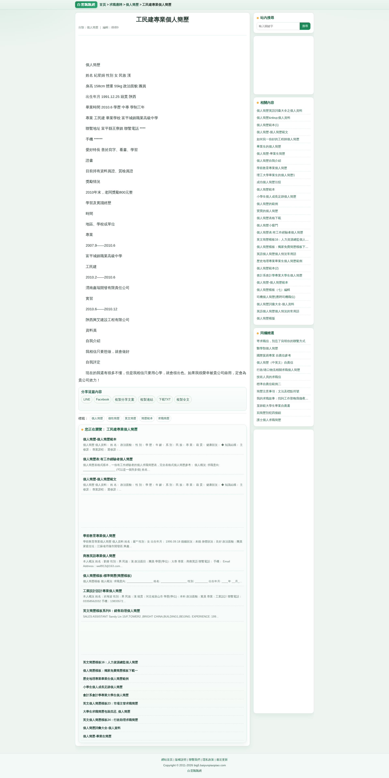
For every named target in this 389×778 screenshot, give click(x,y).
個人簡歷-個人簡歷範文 (272, 132)
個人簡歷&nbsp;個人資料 (273, 117)
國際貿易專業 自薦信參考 (274, 355)
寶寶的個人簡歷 (267, 211)
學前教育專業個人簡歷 (272, 168)
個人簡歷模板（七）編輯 (273, 289)
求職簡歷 (163, 418)
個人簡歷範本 (266, 189)
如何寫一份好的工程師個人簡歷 (278, 139)
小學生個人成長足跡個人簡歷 (103, 687)
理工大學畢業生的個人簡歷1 (276, 175)
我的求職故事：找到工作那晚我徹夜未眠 (284, 398)
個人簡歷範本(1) (268, 125)
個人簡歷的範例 (267, 203)
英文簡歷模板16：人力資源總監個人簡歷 (110, 662)
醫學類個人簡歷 (267, 348)
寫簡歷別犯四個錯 (269, 412)
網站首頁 (167, 759)
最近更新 (222, 759)
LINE (86, 399)
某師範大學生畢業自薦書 (273, 405)
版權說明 (180, 759)
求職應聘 (115, 4)
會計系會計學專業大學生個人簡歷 (106, 695)
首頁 (102, 4)
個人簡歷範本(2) (268, 268)
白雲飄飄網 (194, 770)
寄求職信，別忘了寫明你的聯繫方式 (281, 341)
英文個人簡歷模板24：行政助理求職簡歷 (110, 719)
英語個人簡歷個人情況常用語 (276, 254)
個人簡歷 (132, 4)
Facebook (102, 399)
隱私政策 (208, 759)
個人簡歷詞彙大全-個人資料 (102, 728)
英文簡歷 (130, 418)
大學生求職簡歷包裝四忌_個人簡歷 (106, 711)
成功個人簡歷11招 (269, 182)
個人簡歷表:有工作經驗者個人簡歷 (280, 232)
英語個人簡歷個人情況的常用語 (278, 311)
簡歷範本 (147, 418)
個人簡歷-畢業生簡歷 (97, 736)
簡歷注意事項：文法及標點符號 (278, 391)
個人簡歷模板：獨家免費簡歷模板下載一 (110, 670)
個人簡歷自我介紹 (269, 160)
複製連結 (146, 399)
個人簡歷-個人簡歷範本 (272, 282)
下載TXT (165, 399)
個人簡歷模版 (266, 318)
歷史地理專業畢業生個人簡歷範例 (106, 678)
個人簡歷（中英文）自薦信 (275, 362)
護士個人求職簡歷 (269, 420)
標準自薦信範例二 (269, 384)
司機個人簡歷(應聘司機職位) (276, 297)
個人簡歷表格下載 (269, 218)
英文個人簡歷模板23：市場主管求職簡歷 (110, 703)
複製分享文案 (124, 399)
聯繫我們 (194, 759)
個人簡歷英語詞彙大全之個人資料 (279, 110)
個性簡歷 (114, 418)
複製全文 (182, 399)
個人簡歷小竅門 (267, 225)
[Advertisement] (162, 47)
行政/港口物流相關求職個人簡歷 (278, 369)
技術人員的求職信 (269, 377)
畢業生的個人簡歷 (269, 146)
